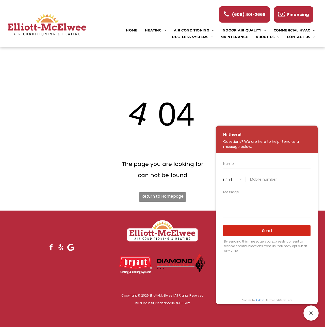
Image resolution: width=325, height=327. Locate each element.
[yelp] (60, 248)
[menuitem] (131, 30)
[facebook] (50, 248)
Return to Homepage (162, 196)
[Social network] (70, 248)
